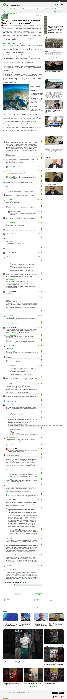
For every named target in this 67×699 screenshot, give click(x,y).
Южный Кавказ (6, 10)
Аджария (8, 7)
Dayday (11, 404)
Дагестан (41, 7)
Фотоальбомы (44, 1)
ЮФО (9, 10)
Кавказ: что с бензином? (8, 11)
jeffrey (11, 565)
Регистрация (17, 594)
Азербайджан (15, 7)
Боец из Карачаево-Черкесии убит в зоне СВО (43, 600)
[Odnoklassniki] (2, 24)
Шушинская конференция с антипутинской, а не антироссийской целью (55, 27)
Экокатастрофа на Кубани (59, 11)
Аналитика (18, 1)
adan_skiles (11, 345)
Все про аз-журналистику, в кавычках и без (55, 20)
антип (11, 233)
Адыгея (12, 7)
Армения (19, 7)
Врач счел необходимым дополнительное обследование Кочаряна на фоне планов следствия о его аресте (41, 625)
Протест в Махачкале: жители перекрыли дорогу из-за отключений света (53, 645)
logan (11, 199)
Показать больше (33, 686)
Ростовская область (33, 8)
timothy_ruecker (12, 222)
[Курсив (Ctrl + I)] (17, 584)
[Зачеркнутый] (20, 584)
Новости (5, 1)
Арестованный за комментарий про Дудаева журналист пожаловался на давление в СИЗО (54, 127)
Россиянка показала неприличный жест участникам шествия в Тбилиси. (51, 684)
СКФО (46, 8)
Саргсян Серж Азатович (49, 198)
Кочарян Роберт (48, 170)
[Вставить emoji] (23, 584)
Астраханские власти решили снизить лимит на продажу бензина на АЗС (53, 111)
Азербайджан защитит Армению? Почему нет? (55, 33)
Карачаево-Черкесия (6, 8)
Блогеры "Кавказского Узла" (11, 13)
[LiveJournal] (2, 26)
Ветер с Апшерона (18, 13)
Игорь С (11, 499)
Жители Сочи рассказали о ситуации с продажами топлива (52, 90)
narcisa (13, 417)
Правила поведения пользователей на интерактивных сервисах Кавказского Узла (24, 696)
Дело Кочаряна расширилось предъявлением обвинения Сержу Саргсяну (55, 624)
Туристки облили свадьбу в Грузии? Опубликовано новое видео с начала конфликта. (53, 663)
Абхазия (5, 7)
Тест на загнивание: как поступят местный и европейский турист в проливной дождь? (55, 30)
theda (11, 310)
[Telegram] (2, 17)
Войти (62, 4)
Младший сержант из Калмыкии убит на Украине (43, 603)
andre (11, 538)
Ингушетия (44, 7)
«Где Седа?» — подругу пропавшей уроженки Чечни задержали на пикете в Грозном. (19, 662)
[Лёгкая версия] (59, 1)
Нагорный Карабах (19, 8)
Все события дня (61, 608)
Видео (39, 1)
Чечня (56, 8)
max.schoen (11, 315)
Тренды (13, 1)
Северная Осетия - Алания (40, 8)
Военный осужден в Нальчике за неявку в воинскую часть (53, 72)
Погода (50, 1)
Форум (31, 1)
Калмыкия (55, 7)
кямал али (14, 166)
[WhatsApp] (2, 19)
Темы (9, 1)
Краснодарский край (13, 8)
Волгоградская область (32, 7)
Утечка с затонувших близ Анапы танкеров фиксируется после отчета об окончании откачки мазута (10, 624)
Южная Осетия (60, 8)
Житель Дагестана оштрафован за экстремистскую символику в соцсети (48, 607)
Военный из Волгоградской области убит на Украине (14, 607)
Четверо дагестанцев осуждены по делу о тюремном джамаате (16, 600)
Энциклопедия (25, 1)
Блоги (35, 1)
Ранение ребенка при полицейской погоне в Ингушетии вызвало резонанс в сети (25, 624)
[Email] (2, 27)
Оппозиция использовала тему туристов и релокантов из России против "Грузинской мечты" (53, 50)
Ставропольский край (51, 8)
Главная (4, 13)
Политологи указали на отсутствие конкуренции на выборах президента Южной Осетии (54, 147)
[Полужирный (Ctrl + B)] (15, 584)
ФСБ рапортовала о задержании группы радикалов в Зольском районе (17, 603)
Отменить (38, 594)
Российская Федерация (26, 8)
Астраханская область (25, 7)
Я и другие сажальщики (52, 17)
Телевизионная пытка (51, 23)
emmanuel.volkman (12, 335)
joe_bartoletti (11, 170)
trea (10, 383)
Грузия (37, 7)
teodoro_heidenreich (12, 437)
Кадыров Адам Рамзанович (50, 184)
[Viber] (2, 21)
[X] (2, 22)
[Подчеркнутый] (18, 584)
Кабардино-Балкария (50, 7)
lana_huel (16, 365)
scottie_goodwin (12, 237)
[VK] (2, 15)
